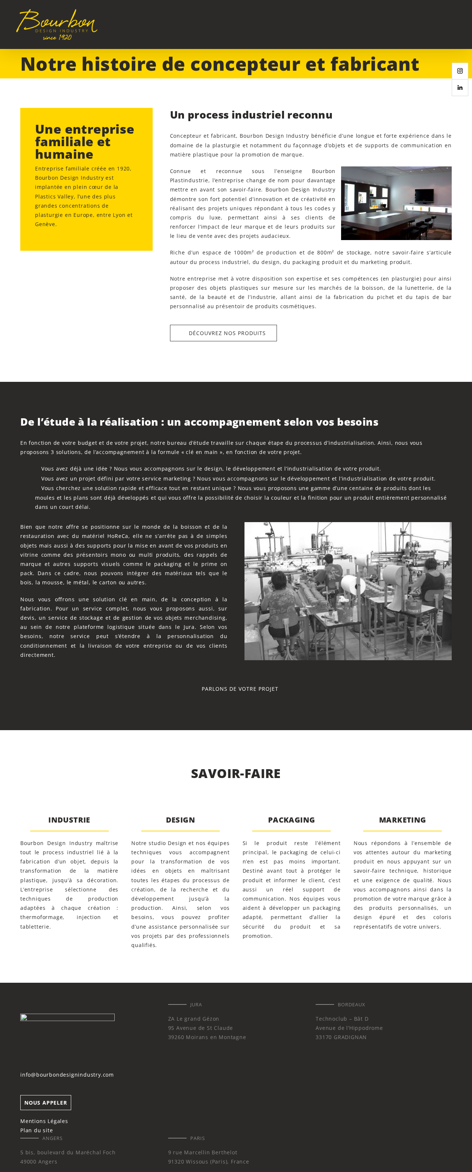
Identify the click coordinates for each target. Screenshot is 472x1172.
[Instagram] (460, 71)
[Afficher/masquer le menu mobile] (458, 24)
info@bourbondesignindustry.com (67, 1074)
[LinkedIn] (460, 88)
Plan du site (36, 1130)
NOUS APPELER (45, 1102)
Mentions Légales (44, 1121)
